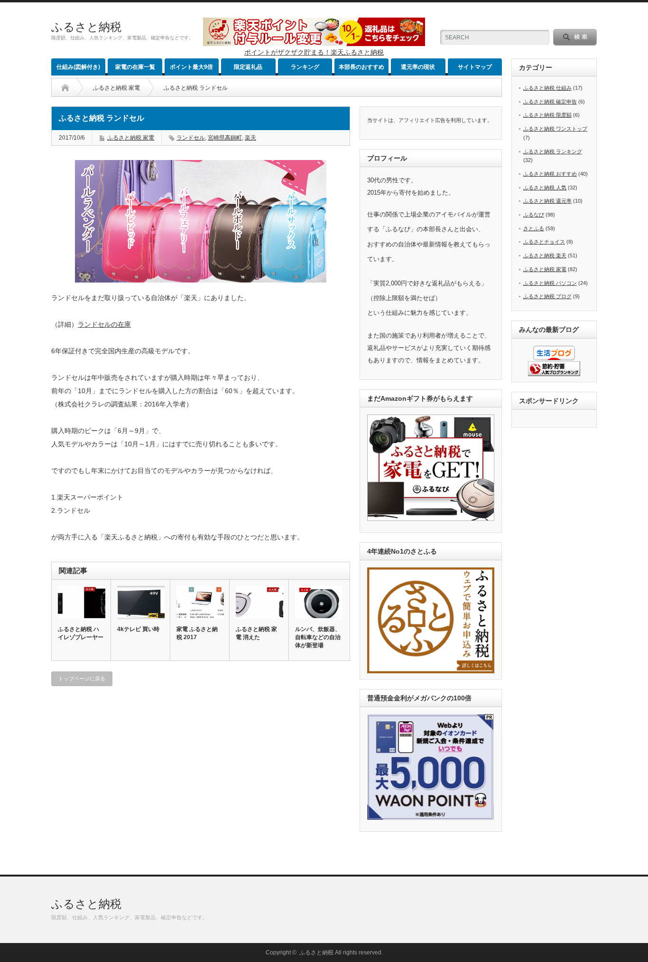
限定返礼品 (248, 67)
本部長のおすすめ (361, 67)
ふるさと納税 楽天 (544, 255)
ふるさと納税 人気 (544, 187)
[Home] (65, 87)
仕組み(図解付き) (78, 67)
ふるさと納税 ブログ (547, 296)
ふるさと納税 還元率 (547, 201)
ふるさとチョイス (544, 242)
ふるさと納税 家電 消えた (256, 633)
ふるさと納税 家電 (116, 88)
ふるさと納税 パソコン (550, 283)
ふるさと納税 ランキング (552, 151)
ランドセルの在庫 (104, 324)
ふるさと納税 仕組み (547, 88)
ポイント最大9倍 (191, 67)
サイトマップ (475, 67)
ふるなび (533, 214)
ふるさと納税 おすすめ (550, 174)
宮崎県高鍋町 (225, 137)
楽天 (250, 137)
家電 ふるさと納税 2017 (197, 633)
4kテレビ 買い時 (138, 629)
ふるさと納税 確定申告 (550, 101)
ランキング (305, 67)
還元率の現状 (418, 67)
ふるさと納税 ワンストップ (555, 129)
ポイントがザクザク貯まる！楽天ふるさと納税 (314, 52)
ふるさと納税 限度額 (547, 115)
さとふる (533, 228)
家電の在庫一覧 (135, 67)
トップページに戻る (81, 678)
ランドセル (190, 137)
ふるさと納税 (86, 26)
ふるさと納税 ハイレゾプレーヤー (80, 633)
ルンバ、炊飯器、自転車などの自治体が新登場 (318, 637)
